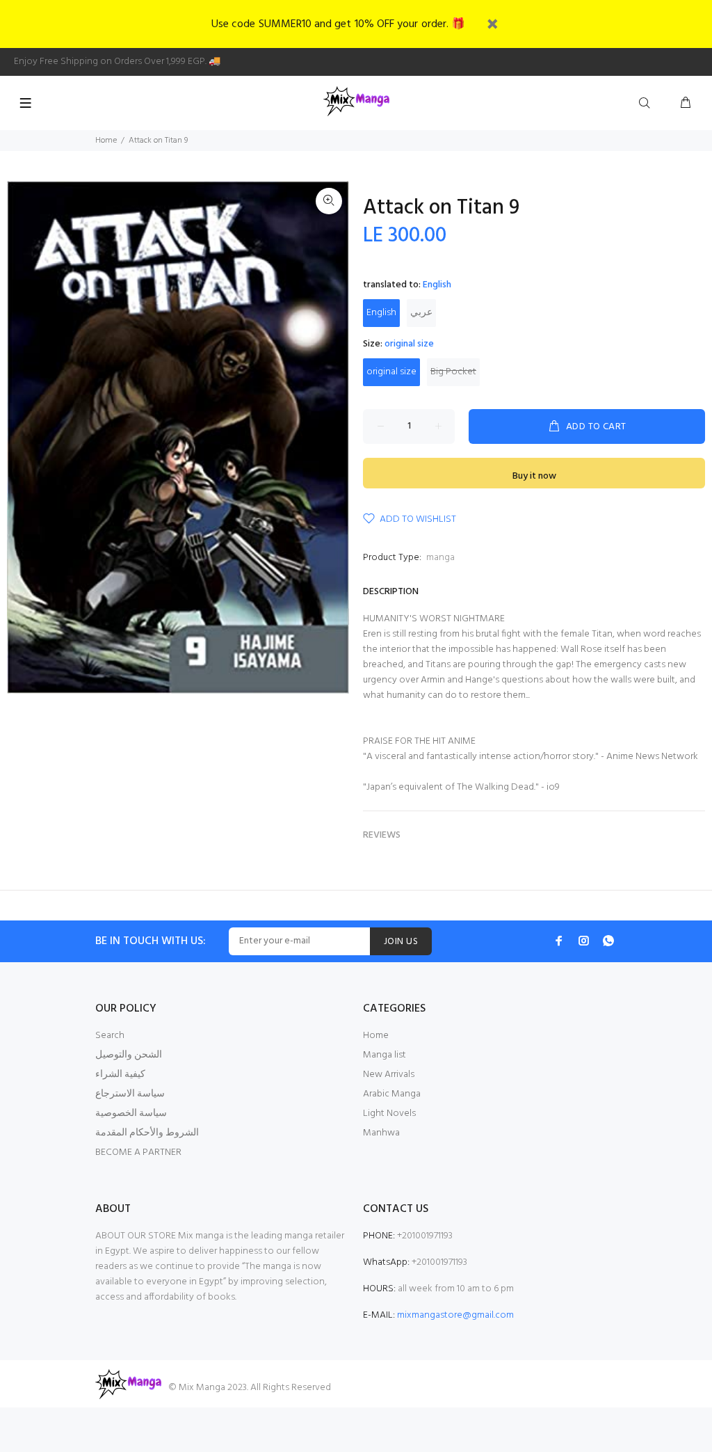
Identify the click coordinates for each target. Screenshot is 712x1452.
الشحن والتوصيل (128, 1055)
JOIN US (401, 942)
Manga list (384, 1055)
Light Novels (389, 1114)
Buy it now (534, 476)
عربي (421, 313)
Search (109, 1036)
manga (440, 558)
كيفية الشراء (120, 1075)
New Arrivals (388, 1075)
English (381, 313)
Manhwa (381, 1133)
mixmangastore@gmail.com (455, 1315)
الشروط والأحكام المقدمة (147, 1133)
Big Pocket (453, 372)
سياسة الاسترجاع (130, 1094)
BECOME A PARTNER (138, 1152)
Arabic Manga (392, 1094)
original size (391, 372)
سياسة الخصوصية (131, 1114)
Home (106, 140)
